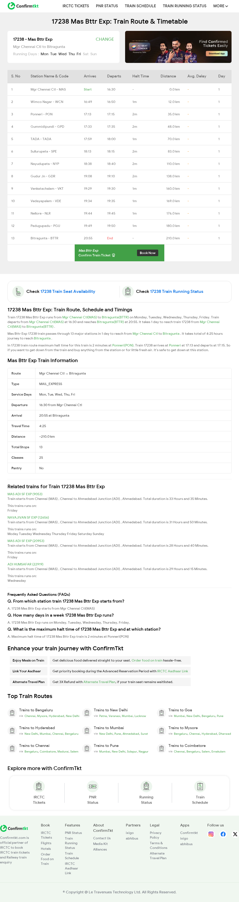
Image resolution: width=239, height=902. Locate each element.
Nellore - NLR (41, 213)
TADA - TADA (41, 139)
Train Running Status (184, 6)
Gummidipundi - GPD (47, 126)
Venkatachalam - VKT (47, 188)
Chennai (30, 716)
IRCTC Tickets (76, 6)
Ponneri (175, 345)
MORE (219, 6)
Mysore (42, 716)
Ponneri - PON (42, 114)
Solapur (132, 751)
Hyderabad (56, 716)
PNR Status (107, 6)
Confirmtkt (189, 833)
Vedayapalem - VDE (46, 201)
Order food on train (147, 660)
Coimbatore (48, 751)
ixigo (130, 833)
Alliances (100, 849)
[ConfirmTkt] (14, 828)
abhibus (132, 838)
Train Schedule (140, 6)
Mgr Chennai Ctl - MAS (48, 89)
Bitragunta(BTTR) (116, 317)
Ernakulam (218, 751)
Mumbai (127, 716)
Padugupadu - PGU (45, 226)
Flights (46, 843)
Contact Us (102, 838)
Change (105, 39)
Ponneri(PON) (123, 345)
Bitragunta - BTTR (44, 238)
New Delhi (72, 716)
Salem (74, 751)
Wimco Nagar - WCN (47, 102)
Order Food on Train (47, 859)
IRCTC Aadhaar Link (172, 671)
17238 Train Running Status (176, 291)
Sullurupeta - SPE (44, 151)
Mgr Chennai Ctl (145, 333)
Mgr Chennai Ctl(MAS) (80, 317)
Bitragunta (171, 333)
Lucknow (140, 716)
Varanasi (114, 716)
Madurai (63, 751)
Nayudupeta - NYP (45, 164)
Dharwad (225, 733)
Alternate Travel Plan (99, 682)
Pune (220, 716)
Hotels (46, 849)
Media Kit (100, 844)
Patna (103, 716)
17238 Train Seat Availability (67, 291)
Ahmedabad (131, 733)
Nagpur (143, 751)
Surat (144, 733)
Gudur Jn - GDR (43, 176)
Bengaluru (208, 716)
